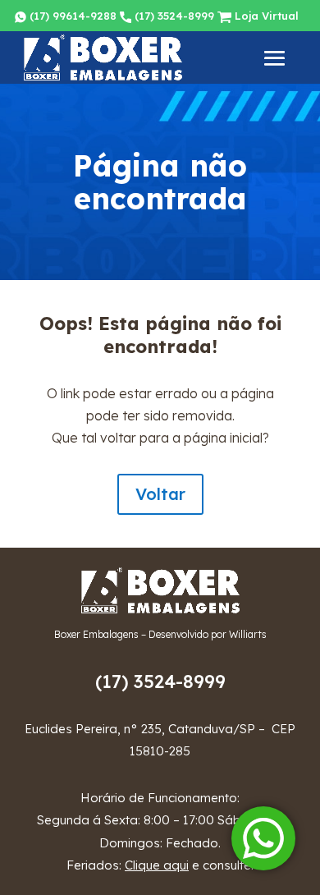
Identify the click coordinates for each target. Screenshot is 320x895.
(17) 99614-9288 (71, 15)
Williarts (248, 634)
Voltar (160, 494)
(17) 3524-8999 (172, 15)
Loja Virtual (265, 15)
